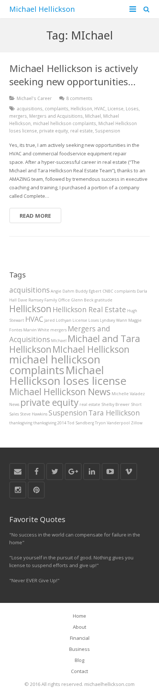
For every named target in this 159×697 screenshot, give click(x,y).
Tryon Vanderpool (112, 422)
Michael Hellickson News (60, 392)
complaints (56, 108)
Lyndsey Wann (113, 320)
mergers (18, 116)
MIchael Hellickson (91, 349)
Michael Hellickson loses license (67, 375)
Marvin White (36, 329)
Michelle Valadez (128, 393)
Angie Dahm (62, 291)
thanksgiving (20, 422)
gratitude (103, 300)
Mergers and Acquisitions (56, 116)
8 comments (79, 98)
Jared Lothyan (57, 320)
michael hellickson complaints (64, 123)
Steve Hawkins (33, 414)
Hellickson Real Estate (89, 309)
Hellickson (81, 108)
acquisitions (30, 108)
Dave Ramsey (30, 300)
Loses (132, 108)
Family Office (57, 300)
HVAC (99, 108)
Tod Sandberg (80, 422)
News (14, 404)
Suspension (107, 131)
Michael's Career (34, 98)
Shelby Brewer (115, 404)
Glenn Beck (82, 300)
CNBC (107, 291)
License (116, 108)
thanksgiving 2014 (49, 422)
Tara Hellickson (114, 413)
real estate (81, 131)
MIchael (93, 116)
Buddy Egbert (88, 291)
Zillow (136, 422)
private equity (53, 131)
